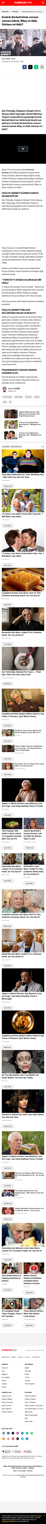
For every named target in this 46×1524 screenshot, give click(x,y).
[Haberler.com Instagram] (17, 1433)
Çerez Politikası (30, 1402)
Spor (3, 1371)
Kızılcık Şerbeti (7, 397)
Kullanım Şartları (30, 1396)
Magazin (37, 397)
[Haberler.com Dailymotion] (27, 1439)
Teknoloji (28, 1371)
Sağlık (27, 1368)
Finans (27, 1374)
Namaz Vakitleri (7, 1399)
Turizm (27, 1377)
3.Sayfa (4, 1384)
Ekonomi (5, 1368)
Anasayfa (5, 11)
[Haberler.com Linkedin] (22, 1433)
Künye (27, 1357)
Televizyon (28, 397)
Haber (15, 1471)
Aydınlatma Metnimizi (9, 1521)
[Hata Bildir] (21, 1475)
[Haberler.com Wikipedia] (8, 1439)
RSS (26, 1418)
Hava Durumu (6, 1396)
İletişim (21, 1357)
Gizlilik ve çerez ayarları (9, 1475)
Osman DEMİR (14, 388)
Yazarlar (27, 1380)
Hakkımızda (5, 1357)
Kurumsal (28, 1392)
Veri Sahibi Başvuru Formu (34, 1409)
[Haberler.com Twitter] (13, 1433)
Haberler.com (7, 1392)
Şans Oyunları (7, 1405)
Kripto (4, 1380)
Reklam (13, 1357)
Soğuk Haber (18, 397)
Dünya (4, 1387)
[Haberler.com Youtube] (13, 1439)
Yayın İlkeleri (36, 1357)
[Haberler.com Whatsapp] (27, 1433)
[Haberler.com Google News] (3, 1433)
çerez (40, 1516)
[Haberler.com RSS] (3, 1439)
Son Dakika (6, 1377)
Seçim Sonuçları (7, 1402)
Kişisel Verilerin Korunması (34, 1405)
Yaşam (5, 402)
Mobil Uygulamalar (31, 1415)
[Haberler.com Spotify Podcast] (31, 1433)
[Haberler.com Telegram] (22, 1439)
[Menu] (3, 2)
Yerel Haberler (30, 1384)
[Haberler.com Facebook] (8, 1433)
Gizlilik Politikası (30, 1399)
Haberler (5, 1364)
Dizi (10, 402)
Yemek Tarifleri (7, 1412)
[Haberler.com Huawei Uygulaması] (27, 1451)
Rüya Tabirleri (6, 1409)
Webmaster (29, 1412)
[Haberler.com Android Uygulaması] (17, 1451)
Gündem (15, 11)
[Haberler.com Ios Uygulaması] (6, 1451)
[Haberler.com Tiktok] (17, 1439)
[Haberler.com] (9, 1350)
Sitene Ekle (29, 1421)
